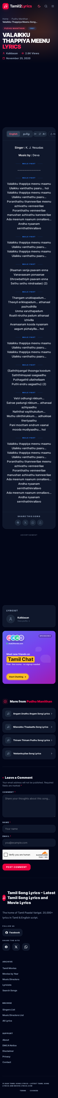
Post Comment (16, 867)
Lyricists (6, 985)
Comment (9, 792)
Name (6, 822)
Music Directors (10, 979)
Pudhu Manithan (20, 18)
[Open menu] (53, 6)
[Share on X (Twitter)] (25, 522)
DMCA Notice (9, 1045)
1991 (32, 28)
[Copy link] (40, 522)
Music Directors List (13, 1015)
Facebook (14, 932)
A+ (44, 134)
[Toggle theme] (39, 6)
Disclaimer (8, 1051)
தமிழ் (26, 134)
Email (6, 836)
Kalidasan (12, 53)
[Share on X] (16, 947)
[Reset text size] (40, 134)
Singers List (8, 1009)
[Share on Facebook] (18, 522)
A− (35, 134)
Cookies (34, 1091)
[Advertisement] (29, 94)
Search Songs (9, 990)
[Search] (46, 6)
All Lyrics (7, 1020)
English (13, 134)
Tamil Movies (9, 968)
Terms (23, 1091)
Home (5, 18)
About (5, 1040)
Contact (6, 1062)
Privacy (6, 1056)
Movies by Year (10, 973)
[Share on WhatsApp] (33, 522)
